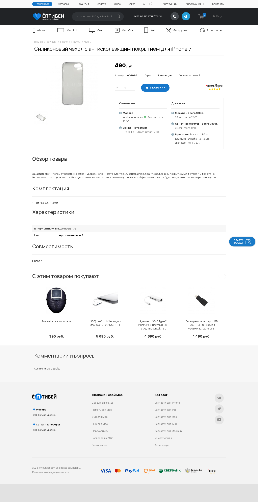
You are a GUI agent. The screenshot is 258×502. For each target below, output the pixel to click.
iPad (152, 30)
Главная (38, 41)
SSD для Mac (99, 417)
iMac (100, 30)
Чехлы (87, 41)
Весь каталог (100, 445)
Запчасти (51, 41)
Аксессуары (214, 30)
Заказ (132, 3)
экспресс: (180, 142)
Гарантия (83, 3)
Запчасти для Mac (166, 417)
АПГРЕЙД (148, 3)
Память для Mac (102, 409)
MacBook (72, 30)
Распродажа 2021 (103, 438)
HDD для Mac (100, 424)
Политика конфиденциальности (50, 472)
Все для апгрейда (102, 402)
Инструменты (163, 438)
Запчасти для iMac (166, 424)
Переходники (100, 431)
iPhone (41, 30)
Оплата (101, 3)
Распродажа (42, 4)
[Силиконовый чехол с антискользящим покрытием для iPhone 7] (72, 84)
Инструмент (181, 30)
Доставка (63, 3)
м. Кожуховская (132, 117)
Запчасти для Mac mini (168, 431)
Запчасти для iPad (166, 409)
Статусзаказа (239, 241)
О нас (117, 3)
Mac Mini (127, 30)
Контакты (218, 3)
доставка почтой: (185, 138)
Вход (219, 16)
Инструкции (169, 3)
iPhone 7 (75, 41)
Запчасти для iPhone (167, 402)
